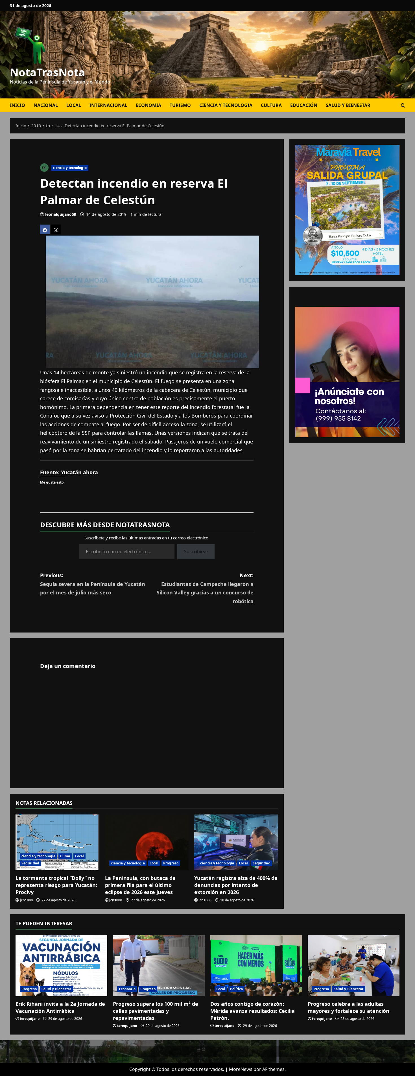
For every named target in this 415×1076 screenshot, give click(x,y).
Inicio (17, 105)
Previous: (92, 584)
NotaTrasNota (47, 72)
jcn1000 (26, 900)
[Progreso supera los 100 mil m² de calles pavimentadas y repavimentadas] (159, 965)
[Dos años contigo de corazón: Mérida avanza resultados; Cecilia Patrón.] (256, 965)
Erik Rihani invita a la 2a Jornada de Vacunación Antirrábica (60, 1007)
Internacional (108, 105)
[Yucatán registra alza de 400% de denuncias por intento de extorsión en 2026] (236, 842)
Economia (148, 105)
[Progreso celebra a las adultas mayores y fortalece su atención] (353, 965)
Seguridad (30, 863)
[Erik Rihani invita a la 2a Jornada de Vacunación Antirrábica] (61, 965)
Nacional (46, 105)
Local (73, 105)
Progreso (170, 863)
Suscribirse (196, 551)
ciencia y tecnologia (225, 105)
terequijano (30, 1018)
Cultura (271, 105)
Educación (303, 105)
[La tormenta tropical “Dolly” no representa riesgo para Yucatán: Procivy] (57, 842)
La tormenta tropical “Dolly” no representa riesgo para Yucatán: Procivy (56, 885)
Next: (205, 588)
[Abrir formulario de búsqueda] (403, 105)
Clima (65, 856)
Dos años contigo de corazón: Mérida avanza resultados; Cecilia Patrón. (252, 1010)
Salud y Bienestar (348, 105)
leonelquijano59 (60, 214)
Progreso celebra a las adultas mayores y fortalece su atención (348, 1007)
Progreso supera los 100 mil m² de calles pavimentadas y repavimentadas (155, 1010)
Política (236, 989)
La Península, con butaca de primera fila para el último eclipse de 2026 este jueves (140, 885)
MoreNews (240, 1069)
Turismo (180, 105)
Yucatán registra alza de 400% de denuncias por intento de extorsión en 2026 (236, 885)
